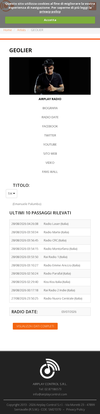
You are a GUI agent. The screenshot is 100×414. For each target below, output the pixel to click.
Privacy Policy (75, 409)
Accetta (50, 20)
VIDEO (50, 162)
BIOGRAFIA (50, 108)
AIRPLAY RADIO (50, 99)
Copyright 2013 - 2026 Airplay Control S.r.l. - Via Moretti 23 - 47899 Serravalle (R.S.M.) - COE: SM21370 (51, 407)
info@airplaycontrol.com (50, 394)
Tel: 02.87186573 (50, 389)
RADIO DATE (50, 117)
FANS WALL (50, 172)
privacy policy (50, 11)
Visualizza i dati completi (35, 326)
